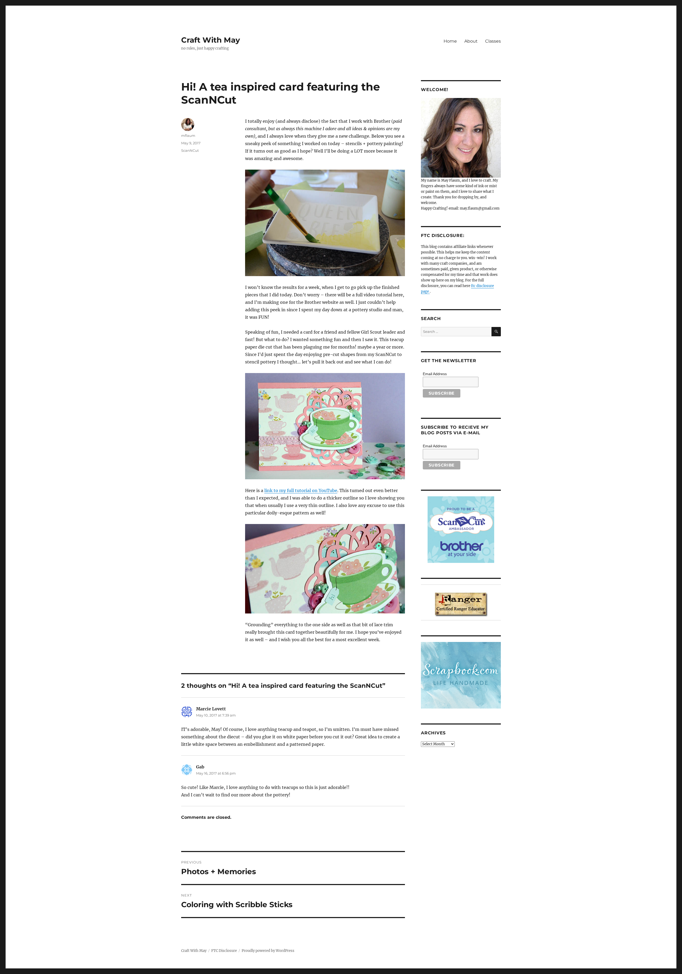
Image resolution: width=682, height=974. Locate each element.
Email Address (435, 374)
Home (450, 41)
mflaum (188, 135)
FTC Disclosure (224, 950)
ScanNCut (190, 150)
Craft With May (210, 39)
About (471, 41)
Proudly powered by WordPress (268, 950)
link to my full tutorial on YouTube (300, 490)
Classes (493, 41)
